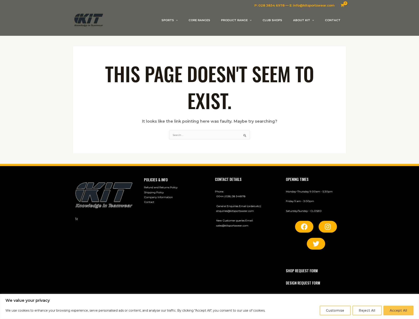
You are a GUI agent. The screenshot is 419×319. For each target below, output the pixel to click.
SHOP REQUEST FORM (302, 270)
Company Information (158, 197)
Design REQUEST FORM (303, 283)
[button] (176, 20)
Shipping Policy (154, 192)
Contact (149, 202)
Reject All (367, 310)
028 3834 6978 (271, 5)
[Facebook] (304, 227)
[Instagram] (328, 227)
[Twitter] (316, 244)
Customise (335, 310)
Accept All (398, 310)
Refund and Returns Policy (161, 187)
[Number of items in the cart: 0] (76, 219)
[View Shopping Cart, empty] (342, 5)
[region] (209, 306)
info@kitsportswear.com (314, 5)
